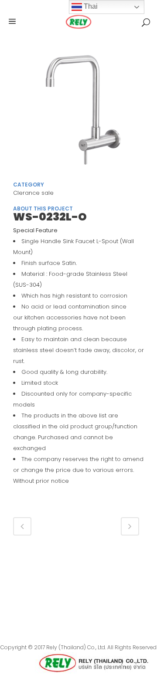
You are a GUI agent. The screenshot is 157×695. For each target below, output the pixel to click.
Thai (90, 6)
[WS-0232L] (78, 112)
